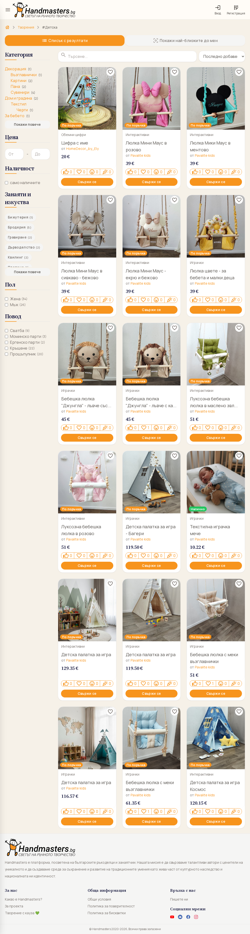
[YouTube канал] (172, 917)
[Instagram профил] (196, 917)
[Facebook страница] (188, 917)
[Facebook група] (180, 917)
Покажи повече (27, 124)
